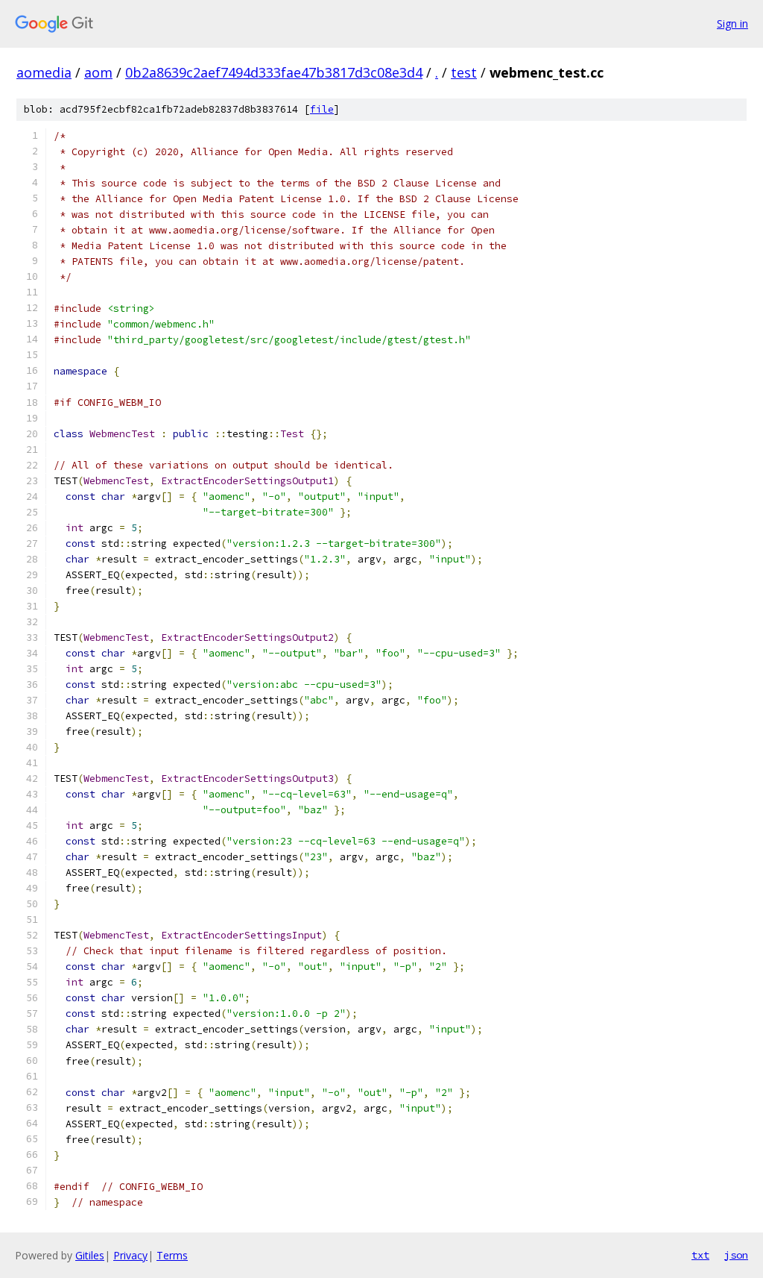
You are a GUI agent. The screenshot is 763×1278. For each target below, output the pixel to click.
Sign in (732, 23)
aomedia (44, 72)
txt (700, 1255)
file (322, 109)
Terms (172, 1255)
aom (98, 72)
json (736, 1255)
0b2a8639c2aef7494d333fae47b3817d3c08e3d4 (273, 72)
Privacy (130, 1255)
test (464, 72)
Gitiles (89, 1255)
